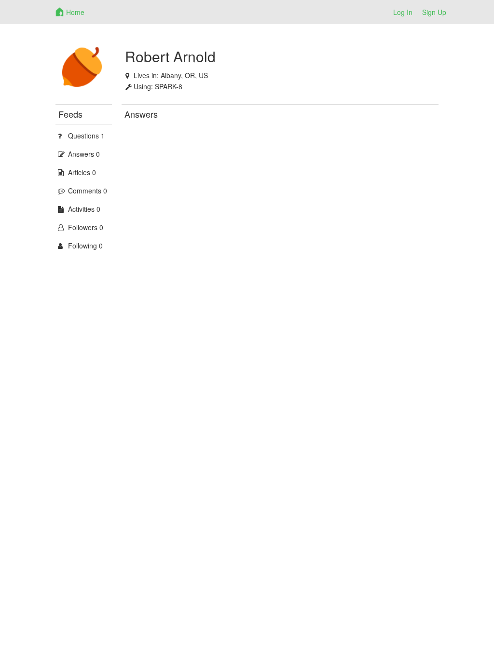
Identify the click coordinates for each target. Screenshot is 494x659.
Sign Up (434, 12)
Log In (402, 12)
